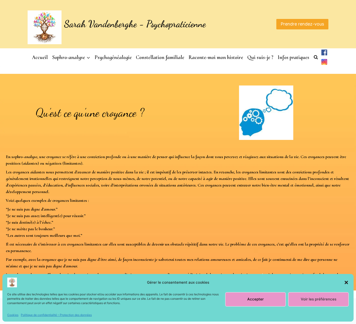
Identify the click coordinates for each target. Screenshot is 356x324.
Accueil (40, 57)
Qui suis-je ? (260, 57)
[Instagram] (324, 62)
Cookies (12, 315)
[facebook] (324, 52)
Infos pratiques (293, 57)
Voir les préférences (318, 299)
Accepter (255, 299)
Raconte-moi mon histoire (215, 57)
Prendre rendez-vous (302, 23)
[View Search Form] (315, 57)
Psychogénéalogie (113, 57)
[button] (346, 282)
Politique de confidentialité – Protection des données (56, 315)
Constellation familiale (160, 57)
